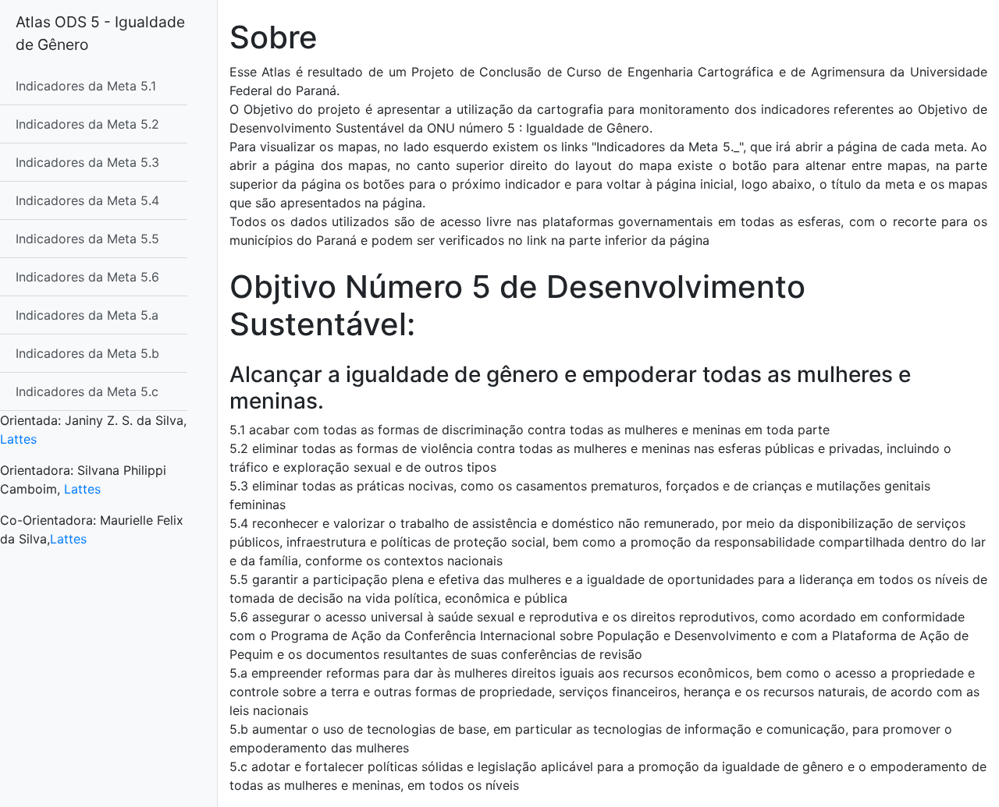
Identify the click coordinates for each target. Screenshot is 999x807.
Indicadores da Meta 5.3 (87, 162)
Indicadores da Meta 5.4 (87, 200)
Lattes (18, 439)
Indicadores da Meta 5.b (87, 353)
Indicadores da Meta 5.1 (86, 86)
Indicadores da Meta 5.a (87, 315)
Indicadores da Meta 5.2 (87, 124)
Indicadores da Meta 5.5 (87, 238)
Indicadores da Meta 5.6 (87, 277)
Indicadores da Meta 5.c (87, 391)
